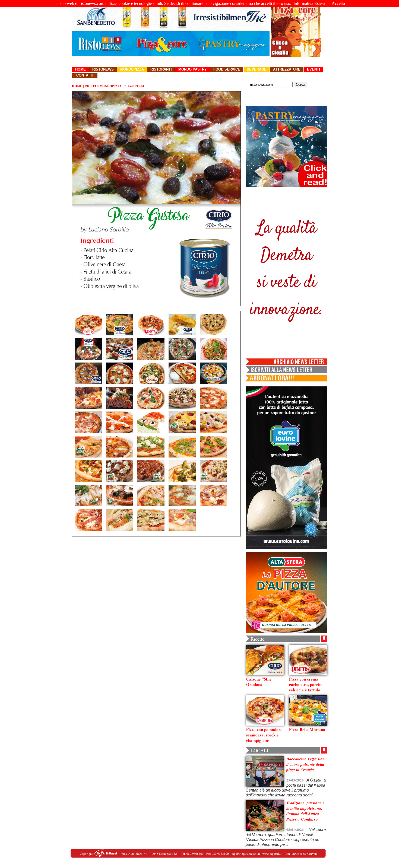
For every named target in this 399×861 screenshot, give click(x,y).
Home (80, 69)
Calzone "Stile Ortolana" (258, 681)
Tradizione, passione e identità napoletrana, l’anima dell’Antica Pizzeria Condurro (305, 811)
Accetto (338, 3)
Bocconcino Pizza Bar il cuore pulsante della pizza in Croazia (305, 764)
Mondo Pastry (192, 69)
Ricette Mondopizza (103, 86)
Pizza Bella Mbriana (307, 729)
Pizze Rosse (134, 86)
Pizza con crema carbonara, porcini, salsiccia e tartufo (306, 684)
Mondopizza (132, 69)
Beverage (257, 69)
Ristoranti (161, 69)
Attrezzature (286, 69)
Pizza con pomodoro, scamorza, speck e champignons (265, 734)
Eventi (313, 69)
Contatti (84, 75)
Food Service (226, 69)
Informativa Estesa (309, 3)
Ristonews (103, 69)
